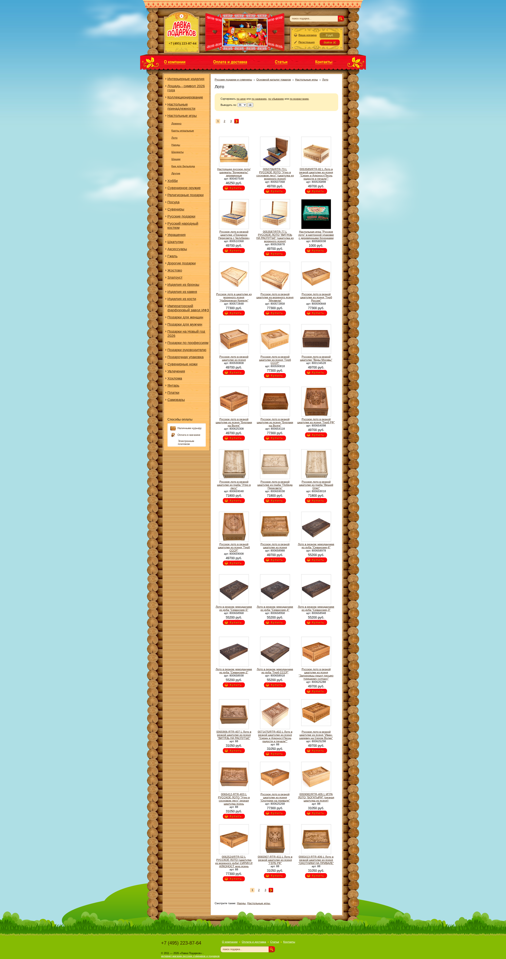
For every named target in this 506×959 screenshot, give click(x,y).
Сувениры (175, 209)
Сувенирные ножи (182, 364)
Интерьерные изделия (185, 79)
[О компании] (175, 61)
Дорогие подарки (181, 263)
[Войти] (330, 42)
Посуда (173, 202)
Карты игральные (182, 130)
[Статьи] (281, 61)
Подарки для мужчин (184, 324)
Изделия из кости (181, 299)
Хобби (172, 181)
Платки (173, 393)
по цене (241, 98)
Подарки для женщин (185, 317)
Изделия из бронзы (183, 285)
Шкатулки (175, 242)
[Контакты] (323, 61)
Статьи (274, 941)
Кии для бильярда (183, 166)
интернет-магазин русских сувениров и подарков (190, 956)
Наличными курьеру (189, 428)
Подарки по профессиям (187, 343)
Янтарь (173, 386)
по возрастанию (299, 98)
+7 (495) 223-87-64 (181, 943)
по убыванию (276, 98)
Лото (174, 137)
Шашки (175, 159)
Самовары (176, 400)
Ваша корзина (307, 35)
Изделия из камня (182, 292)
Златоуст (174, 278)
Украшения (176, 235)
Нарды (175, 144)
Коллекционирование (185, 97)
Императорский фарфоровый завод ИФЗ (188, 308)
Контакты (289, 941)
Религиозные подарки (185, 195)
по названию (259, 98)
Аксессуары (177, 249)
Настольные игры (182, 116)
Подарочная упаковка (185, 357)
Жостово (174, 270)
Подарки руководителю (186, 350)
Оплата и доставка (254, 941)
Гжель (172, 256)
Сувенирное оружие (184, 188)
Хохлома (174, 378)
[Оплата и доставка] (230, 61)
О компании (230, 941)
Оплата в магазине (188, 434)
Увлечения (176, 371)
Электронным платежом (186, 442)
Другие (175, 173)
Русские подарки (181, 216)
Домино (176, 123)
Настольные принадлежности (181, 106)
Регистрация (306, 42)
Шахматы (177, 152)
